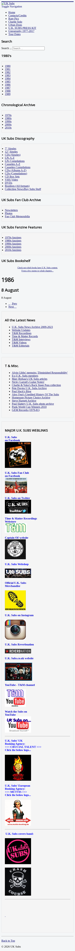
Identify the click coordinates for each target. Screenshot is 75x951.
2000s (8, 124)
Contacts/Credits (17, 15)
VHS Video (11, 179)
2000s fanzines (13, 246)
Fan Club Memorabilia (17, 216)
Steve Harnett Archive (24, 400)
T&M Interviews (21, 339)
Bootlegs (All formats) (17, 185)
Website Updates (21, 330)
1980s (8, 118)
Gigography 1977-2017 (21, 31)
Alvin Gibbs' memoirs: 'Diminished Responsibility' (40, 372)
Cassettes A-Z (12, 164)
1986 (7, 84)
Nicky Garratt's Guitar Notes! (28, 382)
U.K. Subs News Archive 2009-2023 (32, 326)
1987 (7, 87)
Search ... (6, 48)
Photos (8, 213)
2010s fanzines (13, 249)
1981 (7, 69)
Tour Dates (14, 34)
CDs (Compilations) (16, 173)
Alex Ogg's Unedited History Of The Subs (35, 394)
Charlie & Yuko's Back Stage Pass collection (36, 385)
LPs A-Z (9, 157)
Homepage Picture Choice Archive (31, 397)
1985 (7, 81)
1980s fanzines (13, 240)
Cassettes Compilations (17, 167)
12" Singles (11, 151)
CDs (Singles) (12, 154)
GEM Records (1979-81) (26, 410)
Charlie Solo (15, 21)
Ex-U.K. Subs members (25, 375)
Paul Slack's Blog (21, 391)
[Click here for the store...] (18, 577)
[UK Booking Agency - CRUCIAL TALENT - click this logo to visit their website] (18, 779)
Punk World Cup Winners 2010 (29, 406)
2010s (8, 127)
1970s (8, 115)
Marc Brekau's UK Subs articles (29, 378)
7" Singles (10, 148)
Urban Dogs (15, 24)
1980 (7, 66)
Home (11, 12)
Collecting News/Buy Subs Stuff (23, 189)
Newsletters (11, 210)
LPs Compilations (15, 161)
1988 (7, 90)
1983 (7, 75)
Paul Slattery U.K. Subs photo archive (33, 403)
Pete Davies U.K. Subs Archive (29, 388)
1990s (8, 121)
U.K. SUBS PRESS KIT (22, 27)
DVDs (8, 182)
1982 (7, 72)
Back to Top (8, 940)
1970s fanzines (13, 237)
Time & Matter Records (25, 336)
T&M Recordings (21, 333)
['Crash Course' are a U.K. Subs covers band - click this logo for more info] (18, 894)
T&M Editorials (20, 345)
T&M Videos (19, 342)
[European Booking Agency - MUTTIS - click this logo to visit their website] (18, 824)
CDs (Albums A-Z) (15, 170)
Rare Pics (13, 18)
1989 (7, 94)
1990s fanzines (13, 243)
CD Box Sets (12, 176)
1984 (7, 78)
